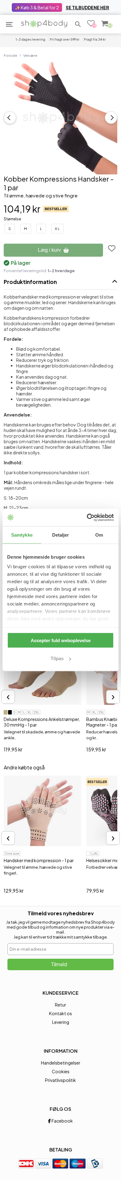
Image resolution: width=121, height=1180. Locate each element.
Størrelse (12, 218)
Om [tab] (99, 534)
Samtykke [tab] (22, 534)
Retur (60, 1004)
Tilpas (57, 658)
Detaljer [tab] (60, 534)
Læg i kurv (49, 250)
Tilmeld (59, 964)
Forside (10, 55)
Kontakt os (60, 1013)
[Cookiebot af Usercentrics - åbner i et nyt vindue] (87, 518)
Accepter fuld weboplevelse (61, 640)
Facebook (62, 1121)
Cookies (60, 1071)
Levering (60, 1022)
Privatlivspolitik (60, 1080)
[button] (78, 24)
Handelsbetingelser (60, 1062)
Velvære (30, 55)
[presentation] (8, 697)
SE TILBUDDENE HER (87, 7)
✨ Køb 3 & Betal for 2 (37, 7)
